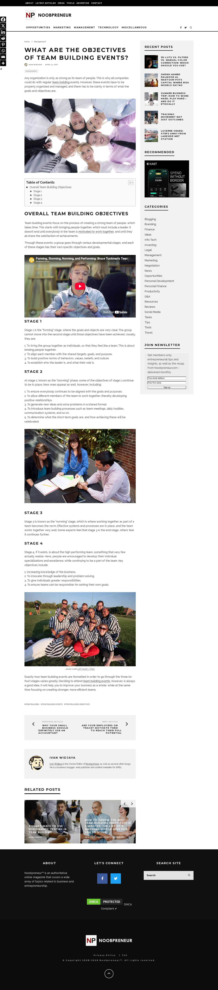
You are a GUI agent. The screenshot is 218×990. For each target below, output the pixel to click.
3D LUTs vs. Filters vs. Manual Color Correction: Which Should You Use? (175, 61)
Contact (96, 3)
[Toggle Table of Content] (129, 182)
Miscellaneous (134, 27)
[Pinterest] (3, 44)
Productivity (152, 291)
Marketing (62, 27)
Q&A (147, 296)
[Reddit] (3, 38)
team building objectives (77, 704)
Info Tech (150, 239)
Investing (150, 244)
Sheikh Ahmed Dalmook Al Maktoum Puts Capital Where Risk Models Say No (175, 80)
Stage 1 (38, 191)
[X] (3, 26)
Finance (150, 229)
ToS (124, 955)
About (30, 3)
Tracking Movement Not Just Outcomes (172, 117)
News (148, 270)
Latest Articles (46, 3)
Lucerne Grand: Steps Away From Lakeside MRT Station (173, 135)
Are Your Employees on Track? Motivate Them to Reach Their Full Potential (102, 729)
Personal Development (159, 281)
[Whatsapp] (3, 51)
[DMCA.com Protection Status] (104, 904)
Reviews (150, 306)
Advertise (83, 3)
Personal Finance (156, 286)
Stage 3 (38, 198)
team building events (96, 681)
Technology (108, 27)
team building (61, 82)
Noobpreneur (92, 764)
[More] (3, 63)
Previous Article (52, 722)
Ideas (61, 3)
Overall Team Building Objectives (50, 187)
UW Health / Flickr (86, 669)
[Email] (3, 57)
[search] (189, 875)
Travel (148, 332)
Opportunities (38, 27)
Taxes (148, 317)
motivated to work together (96, 231)
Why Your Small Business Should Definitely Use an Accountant (53, 729)
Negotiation (152, 265)
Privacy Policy (105, 955)
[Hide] (1, 69)
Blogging (150, 219)
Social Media (152, 311)
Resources (151, 301)
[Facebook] (3, 19)
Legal (148, 250)
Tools (70, 3)
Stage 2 (38, 195)
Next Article (110, 722)
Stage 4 (38, 202)
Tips (147, 322)
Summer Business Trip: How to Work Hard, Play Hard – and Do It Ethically (175, 98)
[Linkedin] (3, 32)
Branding (150, 224)
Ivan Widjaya (35, 65)
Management (84, 27)
